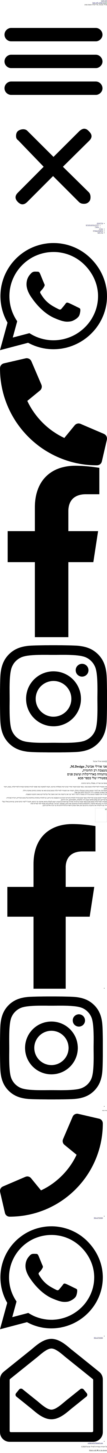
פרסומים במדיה (98, 231)
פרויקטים (100, 223)
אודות (101, 229)
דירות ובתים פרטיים (92, 225)
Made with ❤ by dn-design (98, 1450)
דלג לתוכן (104, 1)
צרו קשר (100, 233)
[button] (53, 113)
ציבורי (97, 227)
